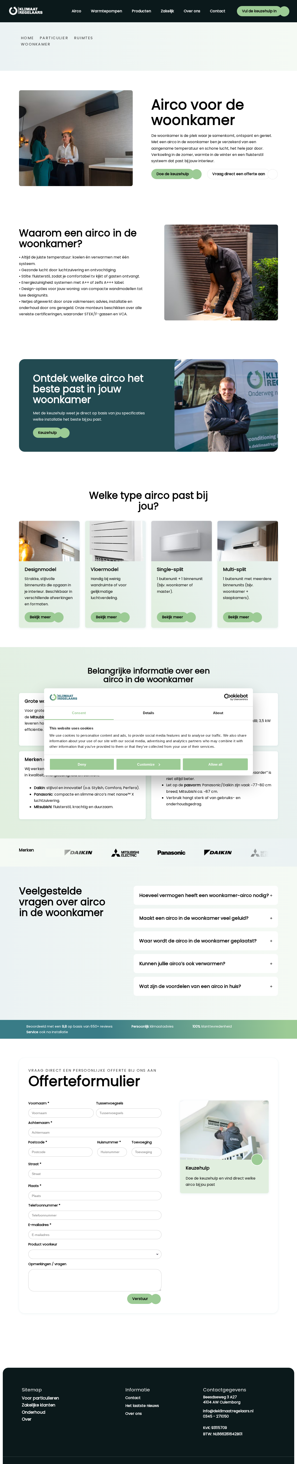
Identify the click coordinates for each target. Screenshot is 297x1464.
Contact (217, 11)
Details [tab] (148, 713)
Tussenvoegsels (109, 1103)
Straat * (34, 1164)
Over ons (192, 11)
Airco (76, 11)
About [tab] (218, 713)
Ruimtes (83, 38)
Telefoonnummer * (44, 1205)
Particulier (54, 38)
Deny (82, 764)
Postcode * (37, 1142)
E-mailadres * (39, 1224)
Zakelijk (167, 11)
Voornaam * (38, 1103)
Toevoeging (142, 1142)
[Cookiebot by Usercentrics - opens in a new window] (227, 697)
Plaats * (34, 1185)
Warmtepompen (106, 11)
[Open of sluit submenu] (84, 11)
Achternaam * (40, 1122)
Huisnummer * (109, 1142)
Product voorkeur (42, 1244)
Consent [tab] (79, 713)
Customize (146, 764)
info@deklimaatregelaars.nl (228, 1411)
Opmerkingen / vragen (47, 1264)
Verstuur (140, 1298)
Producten (141, 11)
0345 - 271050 (216, 1416)
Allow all (215, 764)
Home (27, 38)
